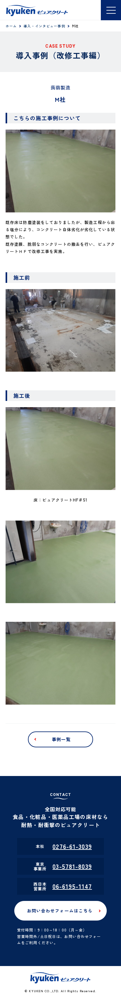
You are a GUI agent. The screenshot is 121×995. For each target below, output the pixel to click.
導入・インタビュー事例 (44, 26)
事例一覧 (61, 739)
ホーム (11, 26)
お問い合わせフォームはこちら (60, 910)
